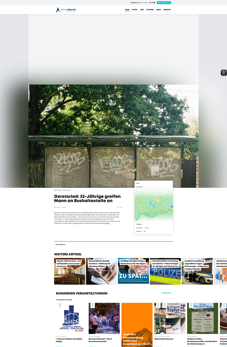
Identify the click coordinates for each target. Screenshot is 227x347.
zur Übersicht (166, 293)
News (127, 9)
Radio (158, 9)
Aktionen (150, 9)
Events (134, 9)
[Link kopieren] (142, 231)
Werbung (167, 9)
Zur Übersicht (60, 244)
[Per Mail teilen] (144, 231)
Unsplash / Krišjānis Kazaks (64, 190)
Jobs (142, 9)
